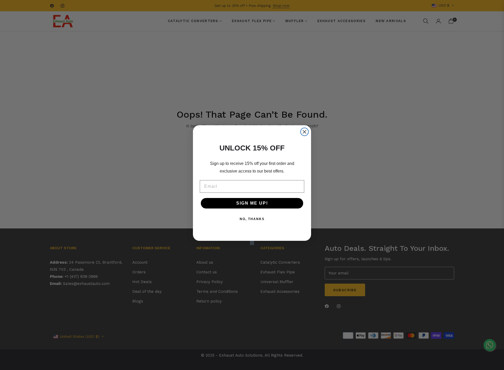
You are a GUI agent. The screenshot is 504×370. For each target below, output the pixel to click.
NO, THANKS (252, 219)
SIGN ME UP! (252, 203)
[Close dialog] (304, 132)
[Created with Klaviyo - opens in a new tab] (252, 243)
